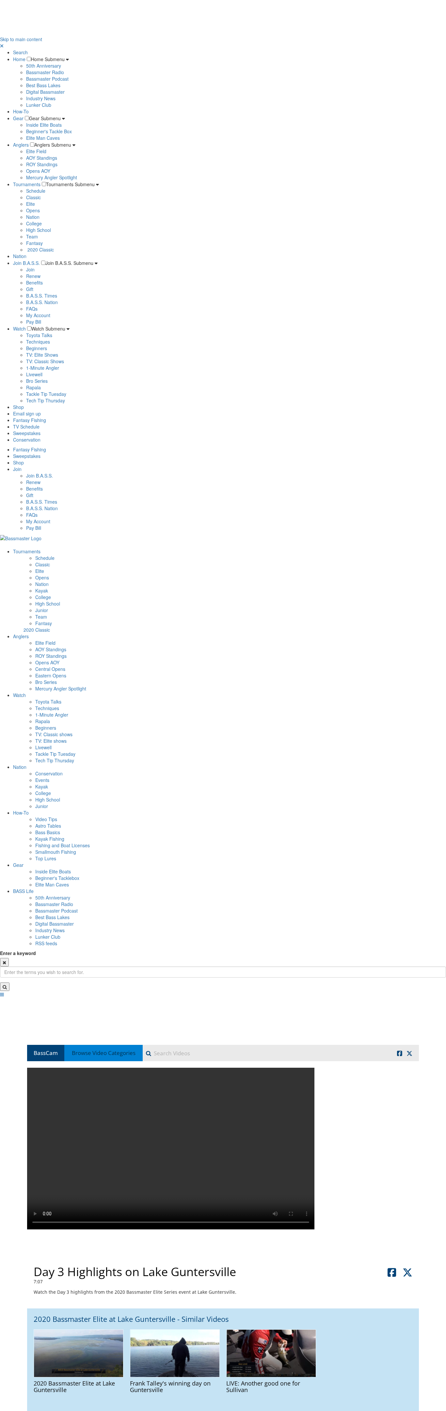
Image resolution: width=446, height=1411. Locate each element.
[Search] (4, 986)
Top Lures (45, 858)
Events (42, 780)
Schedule (35, 190)
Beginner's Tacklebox (57, 878)
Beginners (36, 348)
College (34, 223)
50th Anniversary (43, 65)
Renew (33, 276)
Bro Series (37, 381)
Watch (19, 328)
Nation (33, 217)
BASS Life (23, 891)
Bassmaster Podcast (47, 78)
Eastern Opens (50, 675)
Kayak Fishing (49, 838)
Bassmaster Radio (45, 72)
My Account (38, 315)
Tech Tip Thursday (45, 400)
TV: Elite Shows (42, 354)
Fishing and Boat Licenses (62, 845)
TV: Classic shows (53, 734)
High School (38, 230)
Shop (18, 407)
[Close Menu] (2, 45)
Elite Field (36, 151)
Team (32, 236)
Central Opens (50, 669)
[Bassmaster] (20, 537)
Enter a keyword (18, 953)
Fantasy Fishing (29, 420)
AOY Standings (41, 157)
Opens (33, 210)
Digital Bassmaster (45, 92)
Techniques (38, 341)
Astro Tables (48, 825)
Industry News (41, 98)
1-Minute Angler (42, 368)
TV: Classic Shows (45, 361)
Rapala (33, 387)
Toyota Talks (39, 335)
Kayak (41, 590)
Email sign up (27, 413)
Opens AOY (38, 171)
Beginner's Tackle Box (49, 131)
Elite (30, 204)
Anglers (21, 144)
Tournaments (26, 184)
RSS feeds (46, 943)
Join (30, 269)
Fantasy (34, 243)
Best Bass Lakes (43, 85)
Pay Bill (33, 321)
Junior (41, 610)
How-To (21, 111)
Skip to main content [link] (21, 39)
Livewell (34, 374)
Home (19, 59)
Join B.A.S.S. (26, 263)
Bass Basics (47, 832)
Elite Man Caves (43, 138)
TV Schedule (26, 426)
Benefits (34, 282)
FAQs (32, 308)
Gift (29, 289)
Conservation (26, 439)
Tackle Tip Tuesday (46, 394)
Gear (18, 118)
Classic (33, 197)
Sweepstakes (26, 433)
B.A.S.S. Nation (42, 302)
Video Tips (46, 819)
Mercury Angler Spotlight (51, 177)
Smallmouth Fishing (55, 852)
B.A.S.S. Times (41, 295)
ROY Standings (41, 164)
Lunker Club (38, 105)
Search (20, 52)
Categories (103, 1053)
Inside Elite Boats (44, 125)
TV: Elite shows (51, 741)
